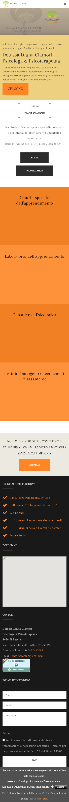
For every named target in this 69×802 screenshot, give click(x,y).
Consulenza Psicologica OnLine (30, 497)
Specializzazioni (35, 171)
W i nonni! (17, 512)
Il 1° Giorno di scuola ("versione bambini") (37, 527)
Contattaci (34, 465)
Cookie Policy (41, 798)
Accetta (60, 787)
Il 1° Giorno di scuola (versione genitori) (36, 520)
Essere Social (18, 535)
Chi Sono (34, 157)
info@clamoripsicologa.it (28, 655)
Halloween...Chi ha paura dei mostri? (33, 505)
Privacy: (7, 733)
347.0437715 (35, 650)
